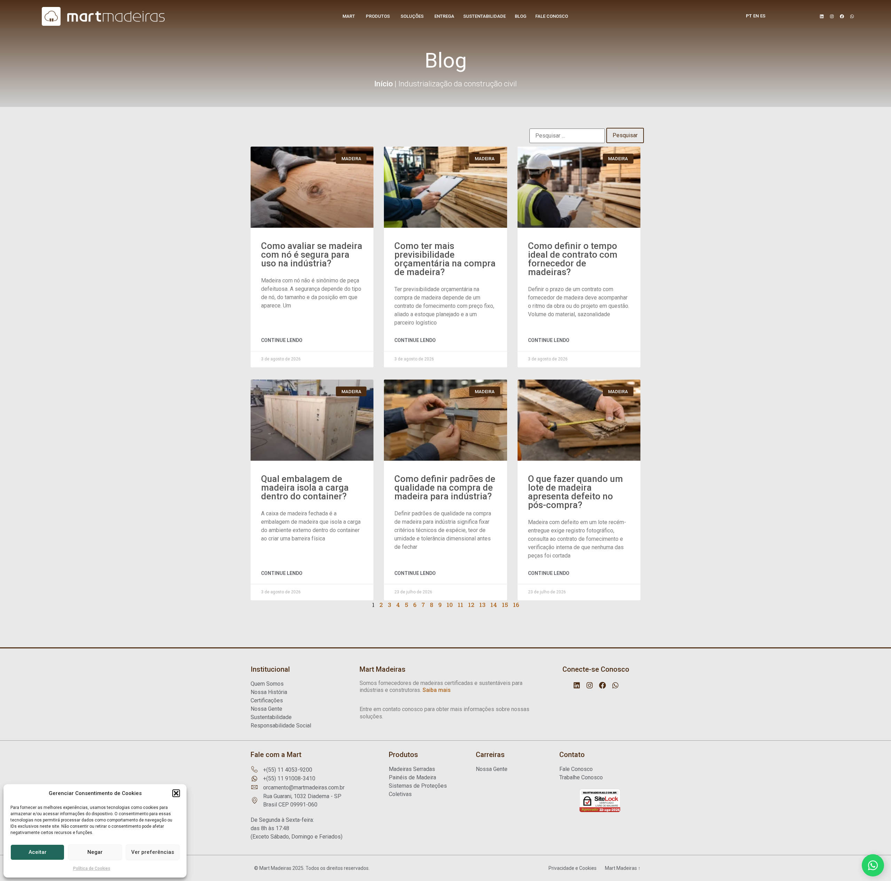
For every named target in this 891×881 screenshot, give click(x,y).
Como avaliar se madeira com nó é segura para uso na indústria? (311, 254)
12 (471, 605)
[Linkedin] (822, 16)
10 (450, 605)
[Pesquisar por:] (567, 135)
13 (482, 605)
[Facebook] (842, 16)
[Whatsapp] (852, 16)
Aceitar (38, 852)
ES (762, 15)
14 (493, 605)
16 (516, 605)
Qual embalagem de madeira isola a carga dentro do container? (305, 487)
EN (756, 15)
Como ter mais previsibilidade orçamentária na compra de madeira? (445, 259)
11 (460, 605)
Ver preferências (152, 852)
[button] (176, 793)
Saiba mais (437, 690)
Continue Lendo (281, 340)
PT (749, 15)
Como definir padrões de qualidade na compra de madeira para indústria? (444, 487)
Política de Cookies (91, 868)
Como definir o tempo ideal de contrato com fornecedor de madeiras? (572, 259)
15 (505, 605)
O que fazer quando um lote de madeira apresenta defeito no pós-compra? (575, 492)
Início (383, 83)
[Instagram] (832, 16)
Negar (95, 852)
